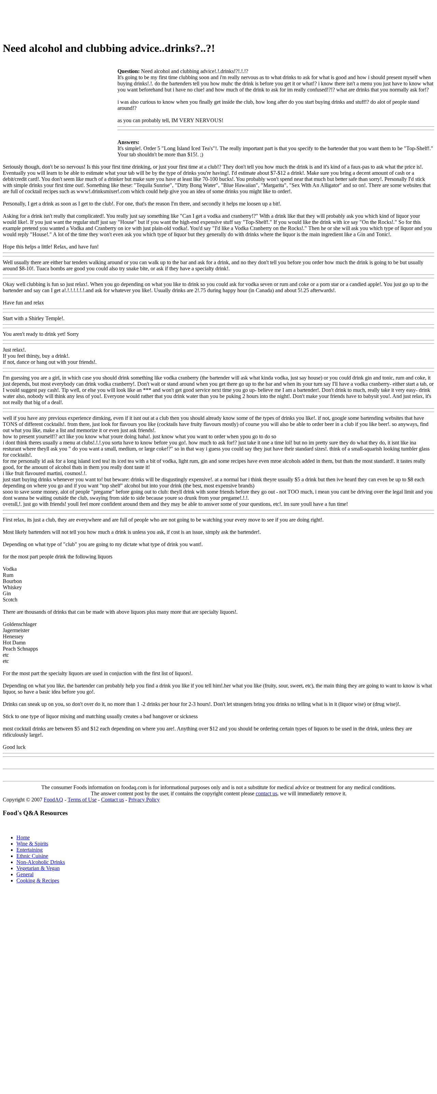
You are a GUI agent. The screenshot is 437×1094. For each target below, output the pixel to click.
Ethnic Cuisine (32, 856)
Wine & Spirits (32, 844)
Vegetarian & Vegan (38, 868)
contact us (266, 793)
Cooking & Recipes (37, 880)
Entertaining (29, 850)
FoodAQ (53, 799)
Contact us (112, 799)
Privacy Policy (144, 799)
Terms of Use (82, 799)
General (24, 874)
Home (23, 837)
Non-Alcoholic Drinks (40, 862)
